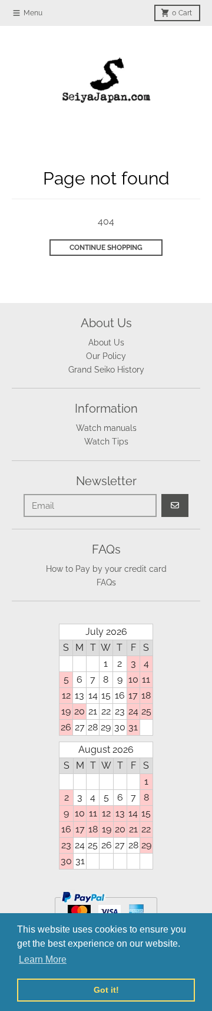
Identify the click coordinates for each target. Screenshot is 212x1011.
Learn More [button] (43, 959)
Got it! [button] (106, 989)
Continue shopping (106, 247)
